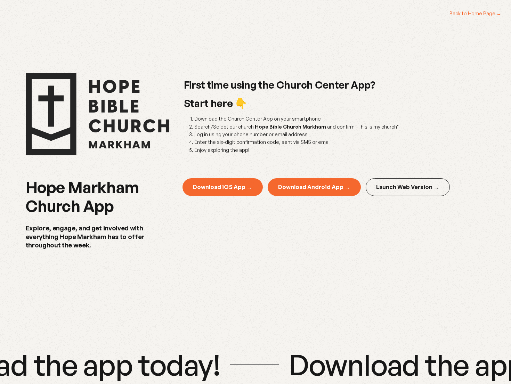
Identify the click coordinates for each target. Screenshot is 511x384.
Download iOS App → (222, 186)
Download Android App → (314, 186)
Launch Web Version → (407, 186)
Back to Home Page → (475, 13)
